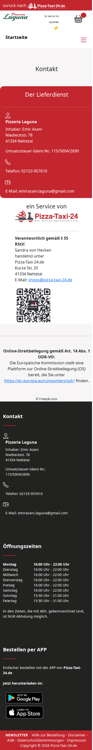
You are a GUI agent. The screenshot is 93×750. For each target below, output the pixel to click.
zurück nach (15, 5)
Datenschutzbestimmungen (40, 740)
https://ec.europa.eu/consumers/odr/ (39, 380)
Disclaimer (77, 735)
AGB (10, 740)
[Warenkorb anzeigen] (78, 20)
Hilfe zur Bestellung (48, 735)
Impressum (76, 740)
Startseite (16, 37)
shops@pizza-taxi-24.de (50, 280)
